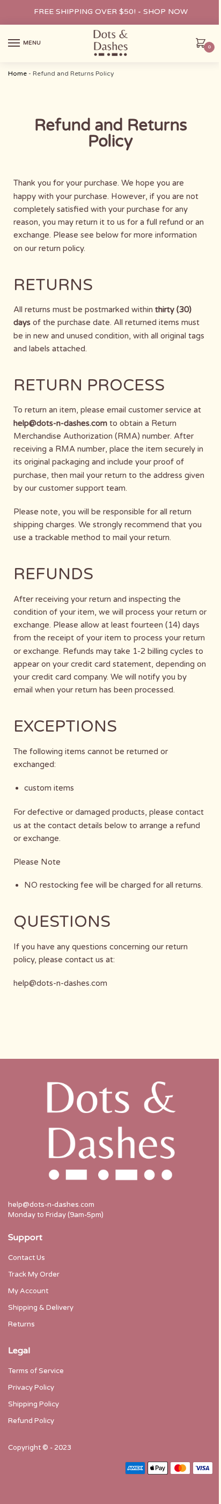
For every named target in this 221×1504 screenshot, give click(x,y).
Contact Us (26, 1258)
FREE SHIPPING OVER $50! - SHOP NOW (111, 11)
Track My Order (34, 1274)
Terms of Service (36, 1371)
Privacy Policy (31, 1387)
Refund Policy (31, 1421)
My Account (28, 1291)
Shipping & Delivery (40, 1307)
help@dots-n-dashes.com (60, 983)
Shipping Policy (33, 1404)
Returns (21, 1324)
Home (17, 73)
